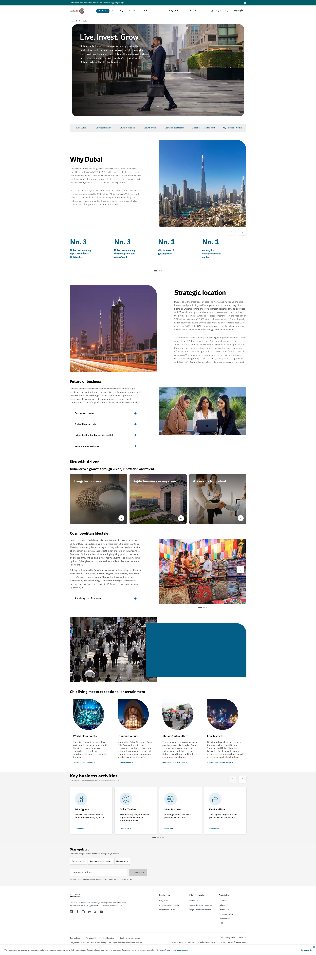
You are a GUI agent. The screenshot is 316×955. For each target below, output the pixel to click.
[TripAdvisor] (89, 911)
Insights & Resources (176, 10)
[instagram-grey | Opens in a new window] (83, 911)
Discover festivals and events (219, 762)
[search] (212, 11)
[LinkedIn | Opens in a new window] (71, 911)
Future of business (127, 128)
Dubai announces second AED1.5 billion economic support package (97, 2)
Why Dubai (102, 10)
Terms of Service (234, 942)
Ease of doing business (87, 446)
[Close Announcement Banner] (245, 2)
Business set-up (117, 10)
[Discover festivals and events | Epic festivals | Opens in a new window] (225, 717)
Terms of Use (126, 879)
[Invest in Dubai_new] (75, 895)
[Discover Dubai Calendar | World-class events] (91, 717)
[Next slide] (231, 231)
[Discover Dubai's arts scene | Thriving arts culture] (180, 717)
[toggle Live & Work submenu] (151, 10)
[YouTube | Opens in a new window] (101, 911)
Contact (193, 10)
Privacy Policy (218, 942)
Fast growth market (85, 413)
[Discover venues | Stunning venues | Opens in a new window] (136, 717)
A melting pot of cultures (88, 598)
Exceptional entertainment (203, 128)
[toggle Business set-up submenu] (124, 10)
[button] (306, 950)
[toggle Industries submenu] (164, 10)
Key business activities (232, 128)
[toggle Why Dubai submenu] (107, 10)
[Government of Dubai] (77, 11)
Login (227, 10)
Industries (159, 10)
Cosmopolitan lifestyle (174, 128)
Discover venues (124, 762)
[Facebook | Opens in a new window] (77, 911)
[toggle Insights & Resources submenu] (185, 10)
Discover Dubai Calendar (83, 762)
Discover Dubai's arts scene (173, 762)
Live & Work (145, 10)
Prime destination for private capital (94, 435)
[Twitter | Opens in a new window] (95, 911)
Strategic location (103, 128)
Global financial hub (85, 424)
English (218, 11)
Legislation (133, 10)
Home (92, 10)
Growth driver (150, 128)
